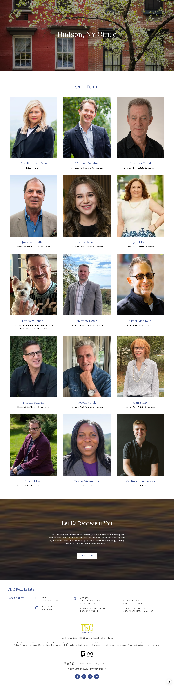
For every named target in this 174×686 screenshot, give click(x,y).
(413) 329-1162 (47, 609)
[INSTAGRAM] (83, 676)
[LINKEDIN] (96, 676)
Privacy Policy (98, 669)
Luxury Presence (101, 663)
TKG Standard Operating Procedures (96, 638)
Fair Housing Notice (70, 638)
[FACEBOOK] (77, 676)
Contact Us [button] (87, 556)
